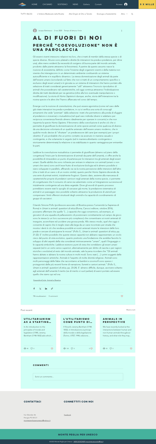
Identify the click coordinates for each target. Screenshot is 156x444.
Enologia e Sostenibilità (106, 14)
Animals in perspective (114, 320)
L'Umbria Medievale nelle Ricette (50, 14)
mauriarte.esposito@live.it (94, 442)
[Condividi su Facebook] (34, 288)
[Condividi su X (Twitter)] (40, 288)
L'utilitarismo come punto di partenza (76, 320)
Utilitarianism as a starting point (37, 320)
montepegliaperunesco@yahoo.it (37, 420)
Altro (123, 14)
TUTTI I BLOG (26, 14)
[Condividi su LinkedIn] (46, 288)
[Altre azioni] (121, 30)
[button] (47, 4)
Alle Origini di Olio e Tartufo (80, 14)
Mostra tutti (130, 310)
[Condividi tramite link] (52, 288)
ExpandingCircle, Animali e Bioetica (47, 280)
